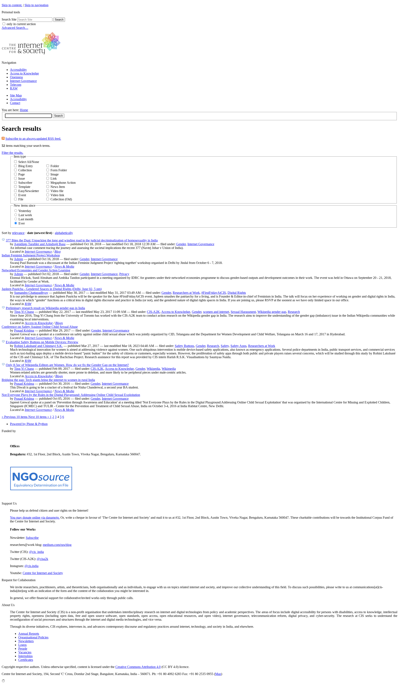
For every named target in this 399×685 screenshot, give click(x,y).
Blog (57, 251)
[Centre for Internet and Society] (32, 55)
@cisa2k (42, 559)
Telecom (15, 84)
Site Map (16, 95)
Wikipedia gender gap (271, 312)
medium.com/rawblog (57, 545)
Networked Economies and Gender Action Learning (36, 270)
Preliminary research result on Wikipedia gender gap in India (45, 308)
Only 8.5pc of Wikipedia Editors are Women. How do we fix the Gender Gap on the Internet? (67, 365)
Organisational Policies (33, 637)
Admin (18, 259)
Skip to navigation (36, 5)
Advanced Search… (15, 27)
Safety (225, 346)
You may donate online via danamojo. (35, 517)
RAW (14, 88)
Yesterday (24, 211)
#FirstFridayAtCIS (213, 292)
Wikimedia (169, 368)
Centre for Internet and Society (43, 573)
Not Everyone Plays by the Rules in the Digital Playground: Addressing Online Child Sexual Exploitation (71, 395)
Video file (56, 191)
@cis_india (36, 552)
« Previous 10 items (15, 417)
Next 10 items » (39, 417)
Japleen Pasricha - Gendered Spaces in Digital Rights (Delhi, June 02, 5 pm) (52, 289)
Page (21, 174)
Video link (57, 195)
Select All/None (28, 162)
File (20, 199)
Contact (15, 103)
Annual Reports (28, 633)
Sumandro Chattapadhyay (31, 292)
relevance (18, 233)
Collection (25, 170)
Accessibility (18, 69)
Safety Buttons (184, 346)
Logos (22, 645)
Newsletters (26, 641)
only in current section (21, 24)
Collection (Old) (61, 199)
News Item (57, 187)
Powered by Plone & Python (29, 424)
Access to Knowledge (24, 73)
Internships (25, 656)
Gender (181, 244)
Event (22, 195)
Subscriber (25, 182)
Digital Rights (237, 292)
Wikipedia (153, 368)
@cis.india (31, 566)
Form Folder (58, 170)
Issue (21, 178)
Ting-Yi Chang (24, 312)
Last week (25, 215)
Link (53, 178)
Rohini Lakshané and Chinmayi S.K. (38, 346)
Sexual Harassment (243, 312)
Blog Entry (25, 166)
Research (294, 312)
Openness (16, 77)
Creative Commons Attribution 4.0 (138, 667)
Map (218, 674)
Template (24, 187)
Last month (25, 219)
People (22, 648)
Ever (21, 223)
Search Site (9, 19)
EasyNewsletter (28, 191)
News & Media (64, 266)
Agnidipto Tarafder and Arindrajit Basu (39, 244)
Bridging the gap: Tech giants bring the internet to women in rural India (48, 380)
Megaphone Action (63, 182)
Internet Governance (23, 81)
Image (54, 174)
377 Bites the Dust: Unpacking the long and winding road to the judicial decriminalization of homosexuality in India (82, 240)
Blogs (59, 323)
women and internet (216, 312)
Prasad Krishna (24, 330)
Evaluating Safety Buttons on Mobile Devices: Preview (42, 342)
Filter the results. (12, 152)
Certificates (25, 660)
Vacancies (24, 652)
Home (24, 110)
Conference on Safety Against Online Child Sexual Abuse (40, 326)
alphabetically (64, 233)
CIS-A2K (153, 312)
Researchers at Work (186, 292)
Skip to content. (12, 5)
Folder (54, 166)
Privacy (124, 274)
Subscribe (32, 537)
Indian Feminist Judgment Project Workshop (31, 255)
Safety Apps (238, 346)
